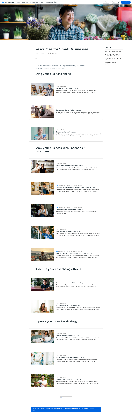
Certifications (33, 2)
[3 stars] (50, 53)
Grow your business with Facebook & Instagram (112, 55)
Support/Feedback (51, 2)
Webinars (25, 2)
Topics (113, 2)
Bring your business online (113, 51)
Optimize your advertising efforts (113, 59)
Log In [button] (126, 2)
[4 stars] (52, 53)
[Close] (98, 409)
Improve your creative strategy (111, 63)
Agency (42, 2)
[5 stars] (54, 53)
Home (18, 2)
